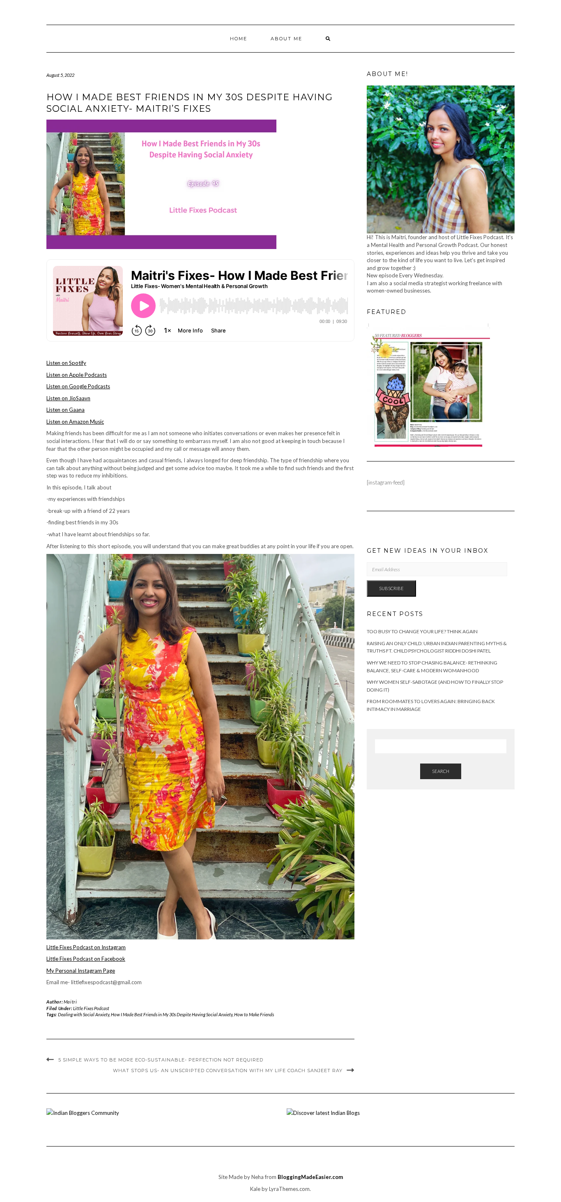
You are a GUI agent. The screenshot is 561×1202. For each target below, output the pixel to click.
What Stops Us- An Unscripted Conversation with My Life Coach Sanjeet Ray (228, 1070)
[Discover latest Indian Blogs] (323, 1112)
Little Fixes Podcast (91, 1008)
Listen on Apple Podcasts (76, 374)
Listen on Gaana (65, 409)
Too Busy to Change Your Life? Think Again (422, 631)
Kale (255, 1189)
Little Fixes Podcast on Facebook (85, 958)
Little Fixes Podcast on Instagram (86, 947)
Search (440, 771)
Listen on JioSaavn (68, 398)
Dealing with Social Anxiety (83, 1014)
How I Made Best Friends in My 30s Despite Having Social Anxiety (171, 1014)
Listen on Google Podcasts (78, 386)
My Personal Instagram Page (80, 970)
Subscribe (391, 588)
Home (238, 39)
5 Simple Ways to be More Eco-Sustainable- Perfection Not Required (160, 1060)
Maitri (70, 1001)
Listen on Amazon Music (75, 421)
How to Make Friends (254, 1014)
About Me (286, 39)
